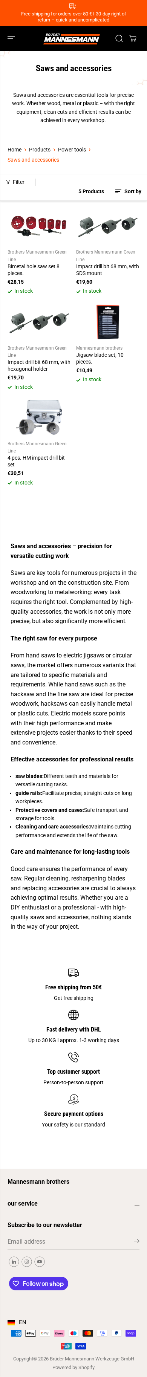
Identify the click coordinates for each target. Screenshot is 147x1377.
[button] (12, 38)
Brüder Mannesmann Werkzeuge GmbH (92, 1359)
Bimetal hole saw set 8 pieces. (34, 269)
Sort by (132, 191)
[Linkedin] (14, 1261)
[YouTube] (39, 1261)
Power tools (72, 150)
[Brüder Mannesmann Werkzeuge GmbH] (71, 38)
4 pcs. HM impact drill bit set (36, 461)
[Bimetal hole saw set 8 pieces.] (39, 226)
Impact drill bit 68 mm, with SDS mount (107, 269)
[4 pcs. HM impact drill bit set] (39, 418)
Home (14, 150)
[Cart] (132, 38)
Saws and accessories (33, 160)
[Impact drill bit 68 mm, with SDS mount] (107, 226)
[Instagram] (26, 1261)
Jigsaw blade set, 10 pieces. (100, 358)
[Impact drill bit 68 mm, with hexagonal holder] (39, 322)
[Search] (119, 38)
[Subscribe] (136, 1242)
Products (40, 150)
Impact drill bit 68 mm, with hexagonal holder (39, 365)
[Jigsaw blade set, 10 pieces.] (107, 322)
